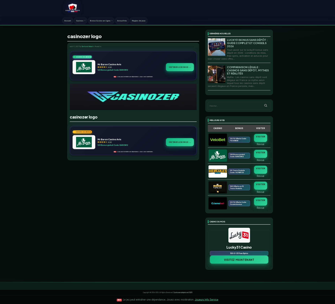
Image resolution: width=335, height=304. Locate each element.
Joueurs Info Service (206, 299)
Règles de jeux (139, 21)
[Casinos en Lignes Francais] (72, 7)
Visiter (260, 136)
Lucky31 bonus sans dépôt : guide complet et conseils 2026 (247, 43)
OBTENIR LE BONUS (180, 67)
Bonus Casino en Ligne (100, 21)
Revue (260, 144)
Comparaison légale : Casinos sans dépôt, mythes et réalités (248, 70)
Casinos (79, 21)
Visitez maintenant (239, 259)
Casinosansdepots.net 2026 (182, 292)
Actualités (122, 21)
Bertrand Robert (87, 46)
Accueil (67, 21)
